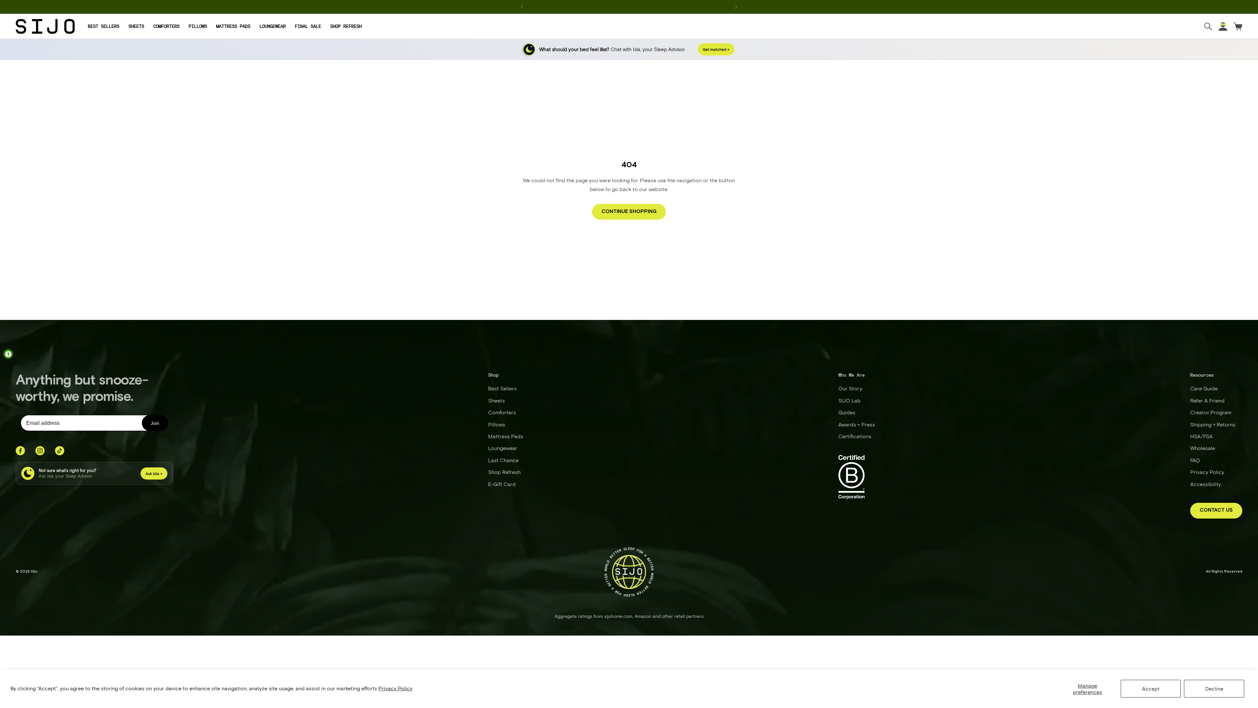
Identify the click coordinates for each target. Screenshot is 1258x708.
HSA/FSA (1201, 436)
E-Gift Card (502, 484)
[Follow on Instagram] (40, 450)
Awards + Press (856, 424)
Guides (846, 412)
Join (155, 423)
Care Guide (1204, 388)
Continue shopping (629, 211)
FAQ (1195, 460)
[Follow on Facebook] (20, 450)
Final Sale (308, 26)
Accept (1151, 688)
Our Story (850, 388)
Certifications (854, 436)
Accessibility (1205, 484)
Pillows (198, 26)
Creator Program (1210, 412)
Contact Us (1216, 510)
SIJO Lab (849, 400)
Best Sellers (103, 26)
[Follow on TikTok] (59, 450)
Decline (1214, 688)
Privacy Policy (395, 688)
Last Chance (503, 460)
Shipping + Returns (1212, 424)
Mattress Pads (233, 26)
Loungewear (272, 26)
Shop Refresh (346, 26)
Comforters (166, 26)
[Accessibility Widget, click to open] (8, 354)
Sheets (136, 26)
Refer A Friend (1207, 400)
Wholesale (1202, 448)
